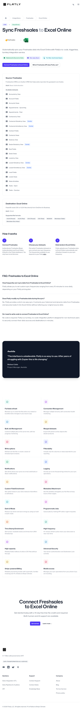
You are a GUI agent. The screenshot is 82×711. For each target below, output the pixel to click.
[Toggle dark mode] (74, 4)
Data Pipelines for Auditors (11, 685)
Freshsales (29, 18)
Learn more (47, 623)
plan (44, 254)
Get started (35, 623)
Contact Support (34, 681)
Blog (57, 685)
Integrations (16, 18)
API (3, 689)
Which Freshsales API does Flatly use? (45, 65)
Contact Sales (33, 685)
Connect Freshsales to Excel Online (16, 65)
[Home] (6, 18)
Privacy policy (60, 693)
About (58, 681)
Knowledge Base (34, 689)
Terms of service (61, 689)
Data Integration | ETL (9, 681)
